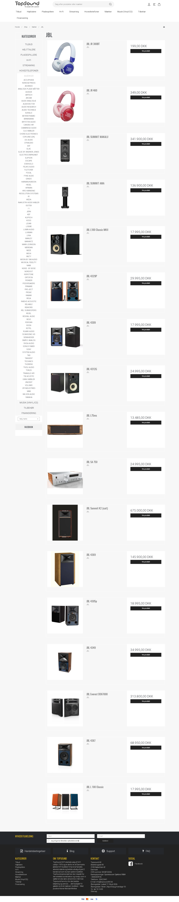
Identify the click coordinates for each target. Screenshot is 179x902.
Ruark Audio (28, 331)
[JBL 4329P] (65, 292)
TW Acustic (29, 376)
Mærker (28, 76)
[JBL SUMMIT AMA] (65, 199)
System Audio (28, 352)
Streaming (29, 65)
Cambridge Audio (28, 128)
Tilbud (29, 44)
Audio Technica (29, 110)
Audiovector (29, 104)
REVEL (28, 313)
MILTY (28, 256)
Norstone (28, 274)
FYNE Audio (29, 176)
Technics (28, 361)
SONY (28, 349)
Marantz (29, 241)
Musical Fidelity (28, 262)
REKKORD (29, 307)
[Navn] (70, 836)
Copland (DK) (29, 137)
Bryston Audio (29, 122)
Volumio (29, 385)
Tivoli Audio (28, 367)
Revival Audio (29, 316)
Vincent (28, 382)
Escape (28, 161)
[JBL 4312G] (65, 384)
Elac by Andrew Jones (28, 152)
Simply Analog (28, 340)
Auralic (28, 113)
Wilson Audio (29, 394)
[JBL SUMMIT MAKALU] (65, 152)
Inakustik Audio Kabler (28, 202)
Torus (29, 370)
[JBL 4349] (65, 663)
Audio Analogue (28, 101)
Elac (29, 149)
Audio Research (29, 107)
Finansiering (29, 413)
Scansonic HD (28, 334)
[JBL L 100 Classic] (65, 802)
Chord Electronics (29, 134)
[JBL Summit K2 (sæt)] (65, 524)
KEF (28, 214)
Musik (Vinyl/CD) (29, 402)
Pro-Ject (29, 289)
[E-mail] (121, 836)
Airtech (28, 95)
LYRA (29, 235)
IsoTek (29, 205)
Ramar (29, 295)
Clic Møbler (28, 131)
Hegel (28, 185)
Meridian (29, 247)
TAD (28, 355)
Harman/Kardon (28, 182)
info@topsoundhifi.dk (104, 882)
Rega (29, 298)
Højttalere (28, 49)
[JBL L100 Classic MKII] (65, 245)
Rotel (28, 328)
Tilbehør (29, 408)
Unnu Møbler (29, 379)
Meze (29, 250)
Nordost (29, 271)
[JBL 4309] (65, 338)
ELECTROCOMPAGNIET (29, 155)
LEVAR (28, 223)
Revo (29, 319)
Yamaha (28, 397)
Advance (29, 86)
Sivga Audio (29, 343)
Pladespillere (29, 55)
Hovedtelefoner (28, 70)
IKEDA (28, 199)
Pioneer (28, 280)
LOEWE (29, 226)
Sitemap (94, 891)
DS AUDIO (29, 140)
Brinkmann (29, 119)
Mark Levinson (29, 244)
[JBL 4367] (65, 756)
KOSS (28, 220)
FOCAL (29, 173)
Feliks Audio (28, 167)
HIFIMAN (28, 188)
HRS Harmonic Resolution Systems (28, 192)
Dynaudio (28, 143)
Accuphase (29, 80)
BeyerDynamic (28, 116)
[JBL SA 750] (65, 477)
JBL (28, 208)
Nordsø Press (28, 83)
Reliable (29, 304)
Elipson (28, 158)
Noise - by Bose (29, 268)
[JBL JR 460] (65, 106)
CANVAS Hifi (29, 125)
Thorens (29, 364)
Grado (29, 179)
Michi (28, 253)
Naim (29, 265)
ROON (28, 325)
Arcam (29, 98)
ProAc (29, 292)
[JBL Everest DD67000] (65, 710)
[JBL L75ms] (65, 431)
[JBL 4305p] (65, 617)
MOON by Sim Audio (28, 259)
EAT (28, 146)
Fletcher (28, 170)
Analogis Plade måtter (28, 89)
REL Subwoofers (28, 310)
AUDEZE (28, 92)
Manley (28, 238)
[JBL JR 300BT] (65, 59)
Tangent (29, 358)
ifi (29, 196)
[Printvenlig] (164, 27)
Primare (28, 286)
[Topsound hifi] (27, 4)
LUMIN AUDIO (28, 229)
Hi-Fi (28, 60)
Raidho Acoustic (28, 301)
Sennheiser (29, 337)
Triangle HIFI (28, 373)
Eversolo (28, 164)
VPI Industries (28, 388)
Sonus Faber (29, 346)
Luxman (28, 232)
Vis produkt (146, 51)
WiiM (29, 391)
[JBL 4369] (65, 570)
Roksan (28, 322)
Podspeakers (29, 283)
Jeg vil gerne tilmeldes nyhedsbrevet (73, 840)
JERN (29, 211)
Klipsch (28, 217)
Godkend (105, 841)
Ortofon (29, 277)
